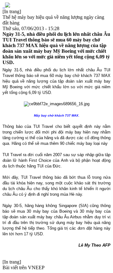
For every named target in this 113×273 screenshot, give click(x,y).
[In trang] (12, 11)
